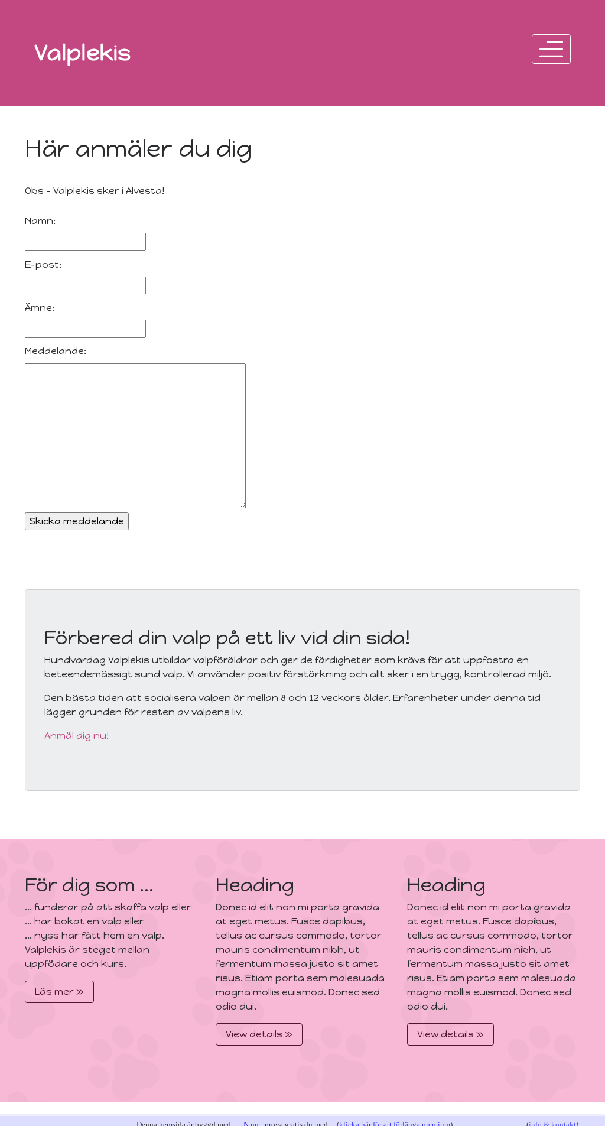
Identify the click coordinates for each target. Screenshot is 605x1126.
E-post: (43, 264)
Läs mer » (59, 991)
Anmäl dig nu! (76, 735)
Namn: (40, 220)
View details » (259, 1034)
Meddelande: (55, 350)
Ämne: (39, 307)
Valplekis (82, 53)
